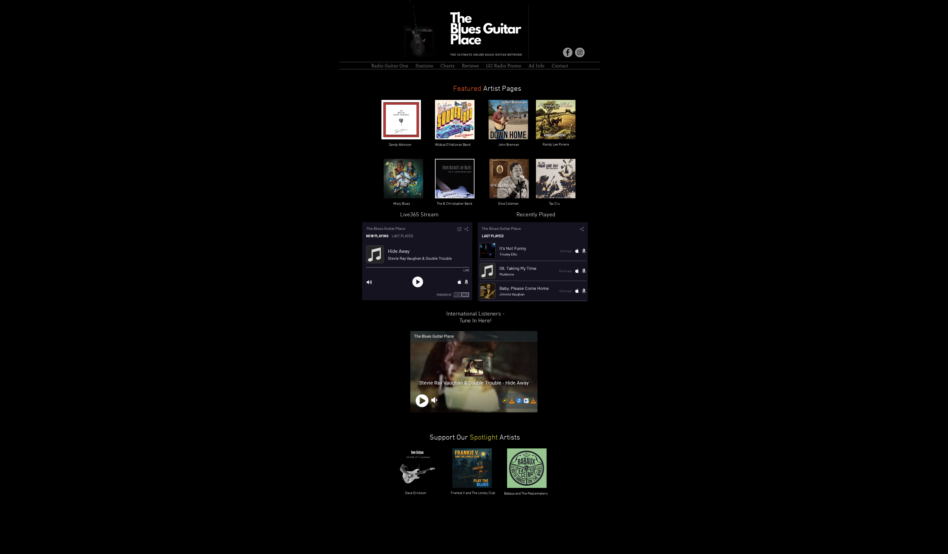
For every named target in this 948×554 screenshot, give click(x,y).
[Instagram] (580, 52)
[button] (424, 65)
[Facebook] (568, 52)
